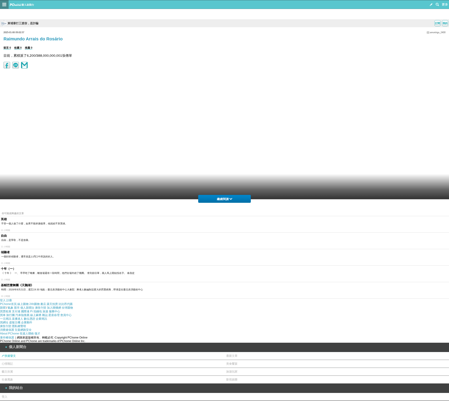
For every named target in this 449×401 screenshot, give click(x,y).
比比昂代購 (66, 304)
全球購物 (67, 307)
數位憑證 (29, 318)
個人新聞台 (27, 307)
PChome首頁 (8, 304)
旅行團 (10, 315)
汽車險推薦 (22, 315)
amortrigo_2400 (437, 32)
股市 (17, 307)
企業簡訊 (41, 318)
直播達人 (17, 318)
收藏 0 (18, 47)
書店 (43, 304)
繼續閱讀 (223, 199)
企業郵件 (26, 322)
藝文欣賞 (7, 371)
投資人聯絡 (27, 333)
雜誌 (45, 315)
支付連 (16, 311)
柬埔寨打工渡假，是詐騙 (23, 23)
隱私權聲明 (19, 326)
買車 (3, 315)
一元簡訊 (5, 318)
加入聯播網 (54, 307)
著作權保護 (7, 337)
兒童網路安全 (23, 329)
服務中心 (54, 311)
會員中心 (66, 315)
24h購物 (34, 304)
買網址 (4, 322)
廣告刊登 (40, 307)
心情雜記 (7, 363)
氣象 (10, 307)
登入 (3, 300)
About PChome (9, 333)
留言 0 (7, 47)
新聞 (3, 307)
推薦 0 (28, 47)
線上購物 (23, 304)
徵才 (37, 333)
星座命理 (54, 315)
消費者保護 (7, 329)
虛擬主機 (14, 322)
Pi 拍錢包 (36, 311)
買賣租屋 (5, 311)
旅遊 (45, 311)
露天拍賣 (52, 304)
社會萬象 (7, 379)
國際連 (25, 311)
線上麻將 (35, 315)
